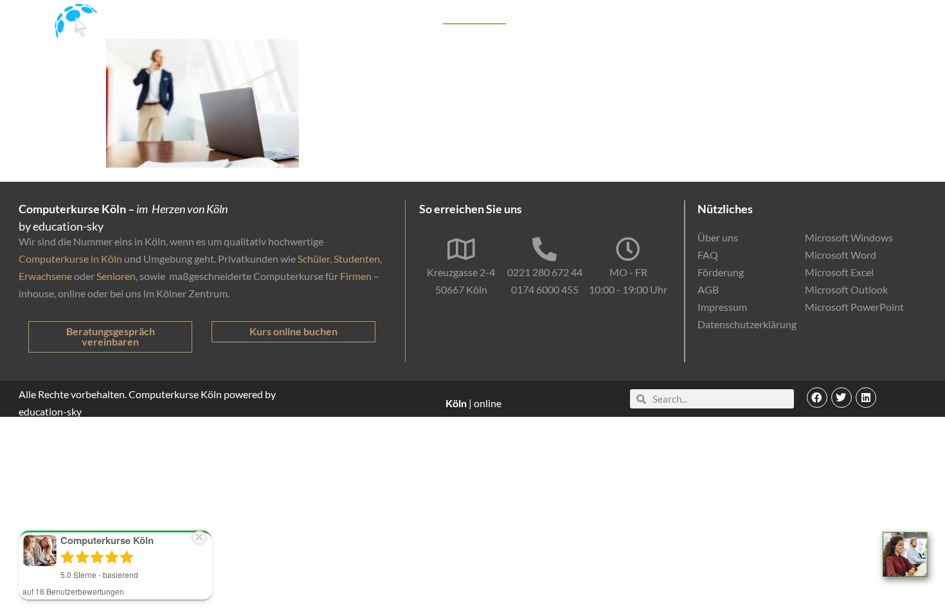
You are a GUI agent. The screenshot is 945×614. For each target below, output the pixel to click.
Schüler (314, 258)
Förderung (632, 17)
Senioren (116, 276)
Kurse (417, 17)
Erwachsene (45, 276)
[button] (817, 397)
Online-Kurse (699, 17)
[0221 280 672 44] (544, 249)
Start (380, 17)
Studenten (357, 258)
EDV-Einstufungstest (789, 17)
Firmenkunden (564, 17)
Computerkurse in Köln (70, 258)
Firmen (356, 276)
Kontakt (879, 17)
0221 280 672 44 (544, 272)
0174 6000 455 (545, 289)
